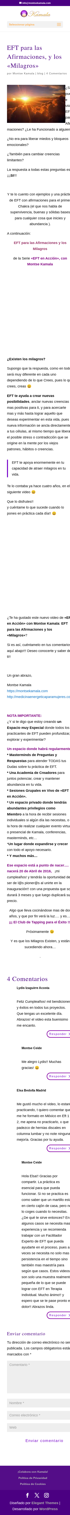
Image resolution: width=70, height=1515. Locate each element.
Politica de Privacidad (32, 1477)
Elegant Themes (45, 1503)
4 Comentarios (56, 73)
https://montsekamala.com (27, 691)
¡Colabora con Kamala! (33, 1471)
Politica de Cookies (33, 1483)
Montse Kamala (23, 73)
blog (40, 73)
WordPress (48, 1509)
